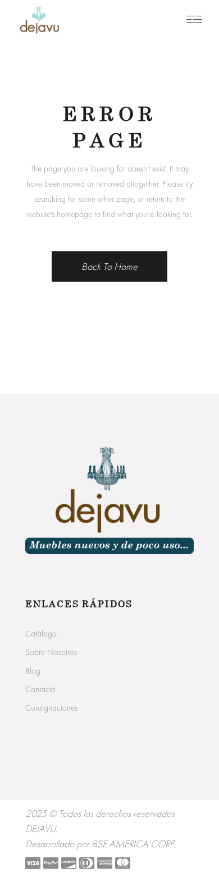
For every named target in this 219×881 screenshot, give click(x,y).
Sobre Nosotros (51, 652)
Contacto (40, 689)
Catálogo (41, 633)
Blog (32, 670)
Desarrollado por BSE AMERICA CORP (99, 843)
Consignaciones (51, 707)
